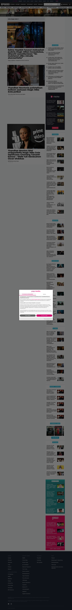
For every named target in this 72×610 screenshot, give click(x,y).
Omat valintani (27, 315)
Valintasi (44, 294)
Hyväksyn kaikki (44, 315)
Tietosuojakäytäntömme (48, 318)
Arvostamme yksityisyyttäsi (27, 294)
